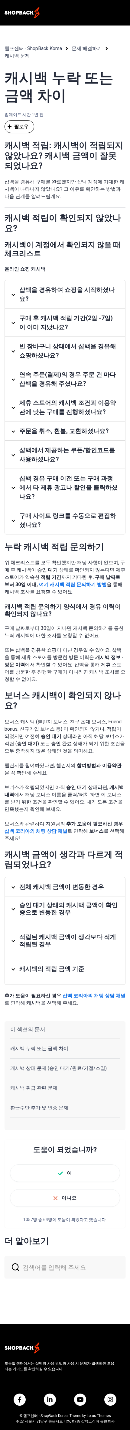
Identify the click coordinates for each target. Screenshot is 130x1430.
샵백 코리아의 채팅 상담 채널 (36, 831)
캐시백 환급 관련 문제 (33, 1088)
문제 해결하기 (87, 48)
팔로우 (21, 126)
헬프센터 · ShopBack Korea (33, 48)
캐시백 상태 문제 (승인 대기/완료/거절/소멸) (58, 1068)
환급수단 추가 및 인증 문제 (39, 1108)
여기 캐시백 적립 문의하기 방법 (73, 584)
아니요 (69, 1198)
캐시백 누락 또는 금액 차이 (39, 1048)
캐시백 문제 (17, 56)
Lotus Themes (99, 1416)
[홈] (22, 12)
